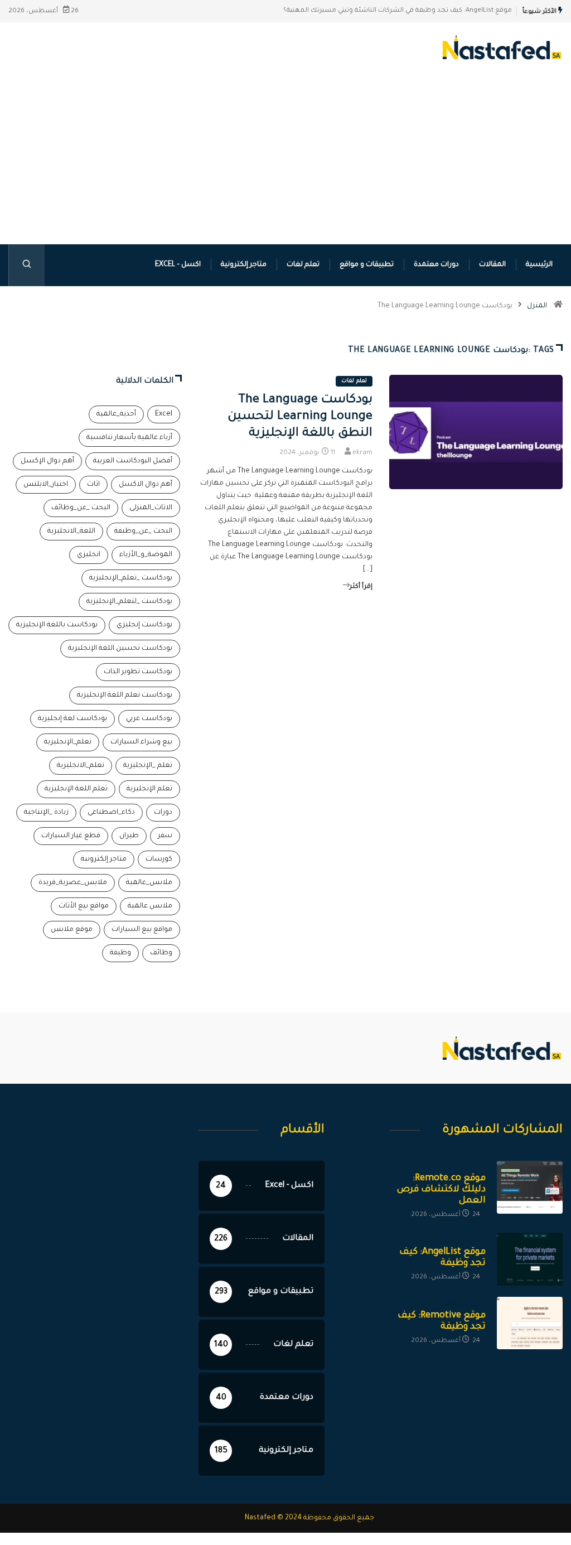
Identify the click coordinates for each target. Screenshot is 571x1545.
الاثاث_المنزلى (150, 508)
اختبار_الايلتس (45, 485)
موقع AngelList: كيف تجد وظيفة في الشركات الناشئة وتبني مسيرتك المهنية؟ (397, 11)
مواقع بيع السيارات (142, 930)
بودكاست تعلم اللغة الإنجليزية (124, 695)
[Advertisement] (285, 172)
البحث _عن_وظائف (80, 508)
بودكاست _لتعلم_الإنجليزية (129, 602)
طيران (129, 836)
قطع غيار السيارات (70, 836)
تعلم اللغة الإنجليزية (76, 789)
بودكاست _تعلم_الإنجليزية (130, 578)
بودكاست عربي (149, 719)
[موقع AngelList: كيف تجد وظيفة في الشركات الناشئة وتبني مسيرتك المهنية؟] (530, 1259)
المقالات (492, 265)
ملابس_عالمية (149, 883)
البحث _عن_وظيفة (143, 531)
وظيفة (120, 953)
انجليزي (88, 555)
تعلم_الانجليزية (80, 766)
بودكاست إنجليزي (144, 625)
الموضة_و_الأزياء (145, 555)
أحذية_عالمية (116, 414)
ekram (362, 453)
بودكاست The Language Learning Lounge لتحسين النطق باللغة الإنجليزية (300, 417)
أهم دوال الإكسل (47, 461)
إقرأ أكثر (361, 587)
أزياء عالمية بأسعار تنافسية (129, 438)
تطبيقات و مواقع (367, 265)
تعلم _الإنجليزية (147, 766)
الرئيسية (539, 265)
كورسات (159, 859)
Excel (163, 414)
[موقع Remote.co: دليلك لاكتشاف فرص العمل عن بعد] (530, 1187)
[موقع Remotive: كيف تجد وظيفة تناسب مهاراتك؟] (530, 1323)
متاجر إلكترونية (244, 265)
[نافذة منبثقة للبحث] (26, 265)
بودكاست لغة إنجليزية (72, 719)
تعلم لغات (303, 265)
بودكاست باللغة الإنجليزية (57, 625)
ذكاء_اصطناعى (111, 813)
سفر (165, 836)
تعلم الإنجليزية (149, 789)
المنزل (537, 306)
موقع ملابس (72, 930)
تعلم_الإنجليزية (67, 742)
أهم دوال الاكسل (145, 485)
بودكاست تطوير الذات (138, 672)
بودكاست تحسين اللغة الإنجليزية (120, 649)
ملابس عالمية (150, 906)
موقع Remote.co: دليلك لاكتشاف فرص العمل (441, 1190)
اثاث (93, 485)
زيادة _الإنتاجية (46, 813)
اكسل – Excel (178, 265)
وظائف (161, 953)
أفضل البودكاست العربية (132, 461)
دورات (163, 813)
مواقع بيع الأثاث (84, 906)
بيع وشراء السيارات (141, 742)
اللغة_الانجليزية (71, 531)
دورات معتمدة (436, 265)
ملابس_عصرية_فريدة (72, 883)
